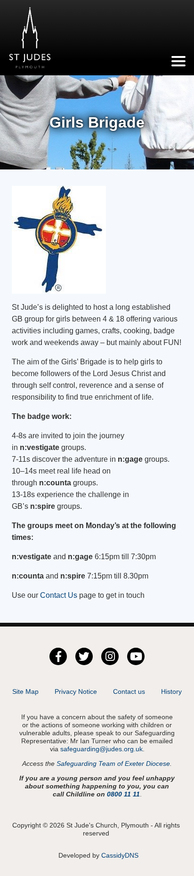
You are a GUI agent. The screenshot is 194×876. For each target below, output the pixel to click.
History (171, 691)
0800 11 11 (123, 794)
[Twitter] (84, 656)
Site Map (25, 691)
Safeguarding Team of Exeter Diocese (113, 763)
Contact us (129, 691)
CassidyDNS (119, 855)
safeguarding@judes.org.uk (101, 749)
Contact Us (57, 595)
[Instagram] (110, 656)
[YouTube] (136, 656)
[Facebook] (58, 656)
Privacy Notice (76, 691)
